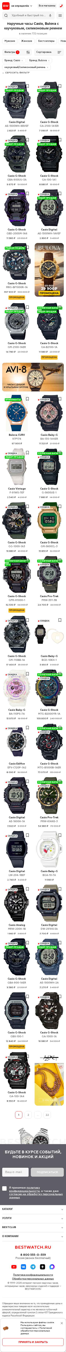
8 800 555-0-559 (33, 1255)
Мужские (10, 41)
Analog (17, 927)
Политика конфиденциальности (33, 1275)
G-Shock (49, 124)
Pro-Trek (49, 598)
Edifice (17, 766)
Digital (17, 124)
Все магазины (47, 6)
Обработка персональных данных (33, 1279)
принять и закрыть (33, 1342)
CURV (17, 437)
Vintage (17, 491)
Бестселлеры (46, 41)
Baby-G (49, 437)
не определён (20, 6)
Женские (26, 41)
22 (47, 1115)
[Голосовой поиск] (50, 15)
